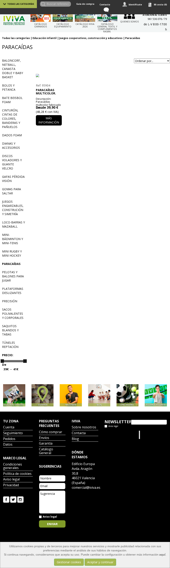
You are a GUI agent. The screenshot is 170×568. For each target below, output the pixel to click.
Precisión (9, 301)
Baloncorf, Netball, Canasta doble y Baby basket (12, 69)
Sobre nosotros (84, 427)
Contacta (79, 433)
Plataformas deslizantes (12, 291)
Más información (48, 120)
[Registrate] (71, 395)
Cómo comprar (50, 432)
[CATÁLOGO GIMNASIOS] (40, 16)
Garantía (45, 444)
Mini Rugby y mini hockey (12, 253)
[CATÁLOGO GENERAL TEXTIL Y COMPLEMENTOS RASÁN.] (107, 16)
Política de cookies (17, 474)
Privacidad (11, 485)
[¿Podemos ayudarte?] (156, 395)
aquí (162, 554)
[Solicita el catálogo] (14, 395)
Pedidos (9, 439)
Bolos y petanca (8, 87)
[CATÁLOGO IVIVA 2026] (85, 16)
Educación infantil (45, 38)
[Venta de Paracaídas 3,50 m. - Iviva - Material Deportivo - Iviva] (49, 75)
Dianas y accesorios (11, 145)
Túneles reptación (10, 345)
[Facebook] (6, 499)
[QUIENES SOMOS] (129, 15)
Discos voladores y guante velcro (12, 162)
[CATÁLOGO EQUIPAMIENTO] (63, 16)
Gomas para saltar (11, 191)
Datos (7, 445)
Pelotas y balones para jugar (13, 276)
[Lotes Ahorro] (128, 395)
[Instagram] (20, 499)
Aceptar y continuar (100, 562)
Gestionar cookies (69, 562)
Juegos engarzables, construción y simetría (12, 208)
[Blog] (99, 395)
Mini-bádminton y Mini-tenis (12, 239)
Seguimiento (13, 433)
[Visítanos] (43, 395)
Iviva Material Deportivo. (149, 435)
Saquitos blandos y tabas (10, 330)
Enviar (52, 524)
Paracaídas (132, 38)
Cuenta (8, 427)
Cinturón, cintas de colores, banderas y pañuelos (11, 118)
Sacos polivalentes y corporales (12, 313)
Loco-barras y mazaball (13, 224)
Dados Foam (12, 135)
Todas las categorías (20, 3)
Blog (75, 439)
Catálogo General (46, 451)
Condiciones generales (12, 466)
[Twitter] (13, 499)
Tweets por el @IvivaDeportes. (115, 435)
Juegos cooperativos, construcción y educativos (91, 38)
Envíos (44, 438)
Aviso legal (11, 479)
